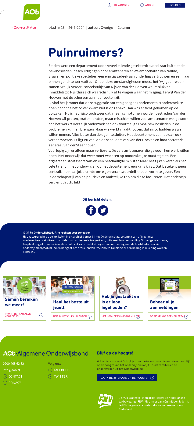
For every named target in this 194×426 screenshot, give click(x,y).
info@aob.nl (11, 370)
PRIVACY (15, 382)
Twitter (61, 376)
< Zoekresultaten (24, 27)
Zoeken (175, 5)
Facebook (62, 370)
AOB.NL (150, 5)
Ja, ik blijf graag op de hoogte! (124, 377)
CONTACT (16, 376)
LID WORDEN (121, 5)
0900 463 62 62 (13, 363)
